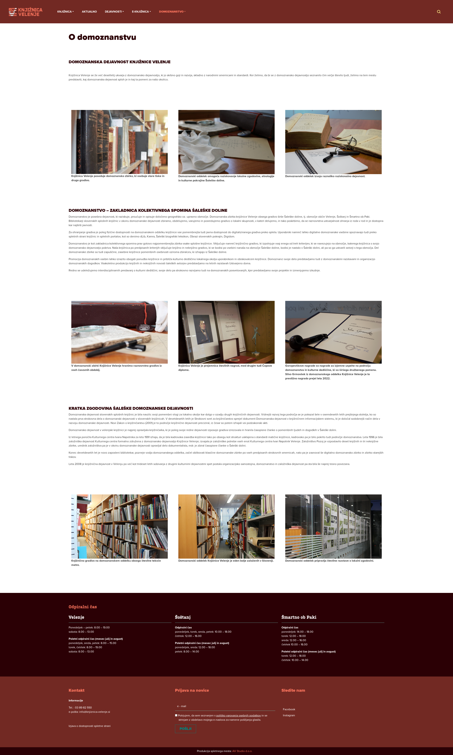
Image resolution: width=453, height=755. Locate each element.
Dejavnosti (113, 11)
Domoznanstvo (171, 11)
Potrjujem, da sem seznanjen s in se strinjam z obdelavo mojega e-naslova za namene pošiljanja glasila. (222, 718)
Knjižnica (64, 11)
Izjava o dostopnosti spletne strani (90, 726)
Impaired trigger (442, 11)
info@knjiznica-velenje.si (94, 712)
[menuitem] (65, 11)
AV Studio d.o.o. (242, 751)
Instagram (289, 715)
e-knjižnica (140, 11)
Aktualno (89, 11)
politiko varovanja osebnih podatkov (238, 715)
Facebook (289, 709)
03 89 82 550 (83, 707)
